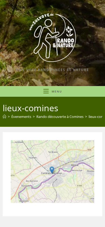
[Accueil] (4, 116)
